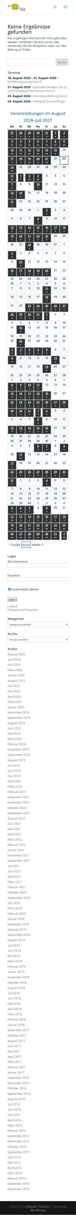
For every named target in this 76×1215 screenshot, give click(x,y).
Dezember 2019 (18, 924)
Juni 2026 (14, 659)
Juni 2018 (14, 998)
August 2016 (16, 1099)
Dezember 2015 (18, 1136)
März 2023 (15, 786)
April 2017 (15, 1056)
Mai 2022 (14, 829)
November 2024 (18, 712)
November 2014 (18, 1189)
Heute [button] (26, 544)
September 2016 (19, 1094)
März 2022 (15, 839)
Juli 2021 (14, 866)
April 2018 (15, 1009)
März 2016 (15, 1125)
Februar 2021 (17, 887)
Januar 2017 (16, 1072)
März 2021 (15, 882)
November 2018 (18, 977)
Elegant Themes (37, 1206)
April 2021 (15, 876)
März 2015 (15, 1173)
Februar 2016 (17, 1130)
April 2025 (15, 696)
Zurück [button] (16, 544)
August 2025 (16, 680)
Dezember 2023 (18, 749)
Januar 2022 (16, 850)
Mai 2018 (14, 1003)
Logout (12, 606)
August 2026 (16, 654)
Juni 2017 (14, 1046)
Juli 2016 (14, 1104)
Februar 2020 (17, 913)
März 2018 (15, 1014)
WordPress (38, 1210)
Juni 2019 (14, 950)
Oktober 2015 (17, 1146)
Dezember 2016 (18, 1078)
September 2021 (19, 860)
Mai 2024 (14, 733)
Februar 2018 (17, 1019)
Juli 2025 (14, 686)
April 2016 (15, 1120)
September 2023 (19, 755)
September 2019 (19, 935)
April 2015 (15, 1168)
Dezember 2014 (18, 1183)
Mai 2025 (14, 691)
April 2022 (15, 834)
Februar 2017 (17, 1067)
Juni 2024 (14, 728)
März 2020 (15, 908)
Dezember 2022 (18, 797)
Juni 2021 (14, 871)
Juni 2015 (14, 1157)
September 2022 (19, 813)
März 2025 (15, 702)
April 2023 (15, 781)
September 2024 (19, 717)
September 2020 (19, 898)
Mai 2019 (14, 956)
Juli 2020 (14, 903)
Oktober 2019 (17, 929)
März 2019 (15, 961)
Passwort (14, 575)
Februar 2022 (17, 845)
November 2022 (18, 802)
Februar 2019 (17, 966)
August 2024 (16, 723)
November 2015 (18, 1141)
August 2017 (16, 1041)
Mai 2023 (14, 776)
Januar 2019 (16, 972)
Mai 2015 (14, 1162)
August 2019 (16, 940)
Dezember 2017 (18, 1030)
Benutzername (18, 561)
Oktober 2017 (17, 1035)
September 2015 (19, 1152)
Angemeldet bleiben (25, 589)
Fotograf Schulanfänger (49, 101)
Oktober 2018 (17, 982)
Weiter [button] (36, 544)
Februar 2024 (17, 744)
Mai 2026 (14, 665)
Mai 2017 (14, 1051)
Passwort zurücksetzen (23, 610)
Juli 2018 (14, 993)
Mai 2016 (14, 1115)
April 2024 (15, 739)
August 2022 (16, 818)
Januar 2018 (16, 1025)
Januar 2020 (16, 919)
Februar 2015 (17, 1178)
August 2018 (16, 988)
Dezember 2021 (18, 855)
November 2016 (18, 1083)
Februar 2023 (17, 792)
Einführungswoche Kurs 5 (25, 82)
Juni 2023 (14, 770)
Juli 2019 (14, 945)
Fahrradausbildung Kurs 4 (50, 96)
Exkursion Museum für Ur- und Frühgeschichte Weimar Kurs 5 (38, 89)
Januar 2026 (16, 675)
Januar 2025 (16, 707)
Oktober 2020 (17, 892)
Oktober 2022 (17, 808)
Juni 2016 (14, 1109)
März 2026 (15, 670)
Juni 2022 (14, 823)
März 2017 (15, 1062)
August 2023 (16, 760)
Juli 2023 (14, 765)
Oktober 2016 (17, 1088)
